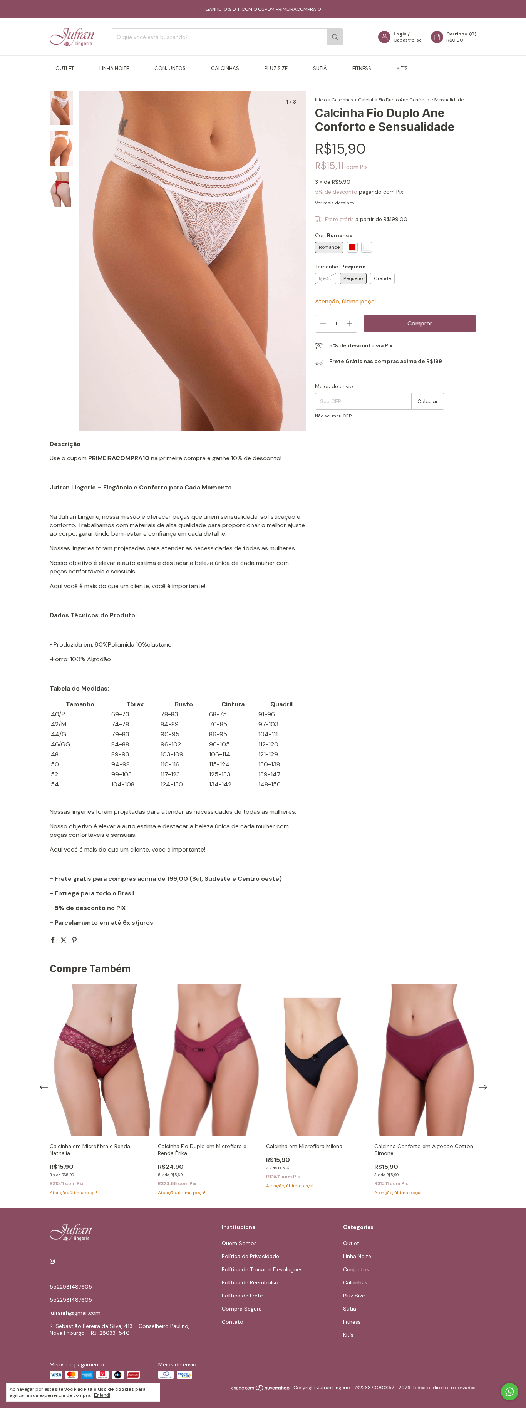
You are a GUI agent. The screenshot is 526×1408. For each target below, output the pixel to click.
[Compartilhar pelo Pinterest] (74, 940)
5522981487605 (71, 1286)
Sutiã (320, 68)
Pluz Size (276, 68)
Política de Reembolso (250, 1282)
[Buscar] (335, 36)
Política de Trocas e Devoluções (262, 1269)
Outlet (64, 68)
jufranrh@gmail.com (75, 1312)
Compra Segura (242, 1308)
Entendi (102, 1395)
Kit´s (402, 68)
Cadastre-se (408, 40)
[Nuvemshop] (261, 1389)
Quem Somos (239, 1243)
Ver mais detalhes (334, 203)
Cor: (334, 235)
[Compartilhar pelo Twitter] (64, 940)
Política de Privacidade (250, 1256)
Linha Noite (114, 68)
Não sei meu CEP (333, 416)
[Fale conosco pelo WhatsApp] (509, 1391)
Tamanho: (340, 266)
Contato (232, 1321)
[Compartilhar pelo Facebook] (53, 940)
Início (321, 100)
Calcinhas (225, 68)
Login (400, 34)
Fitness (361, 68)
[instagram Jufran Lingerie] (52, 1261)
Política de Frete (242, 1295)
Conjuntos (170, 68)
